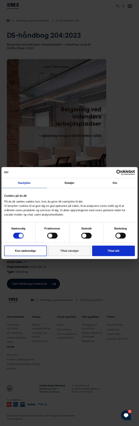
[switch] (52, 236)
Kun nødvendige (25, 250)
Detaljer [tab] (70, 182)
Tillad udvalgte (69, 250)
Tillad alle (113, 250)
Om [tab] (115, 182)
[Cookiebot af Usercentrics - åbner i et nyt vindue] (119, 172)
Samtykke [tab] (24, 182)
